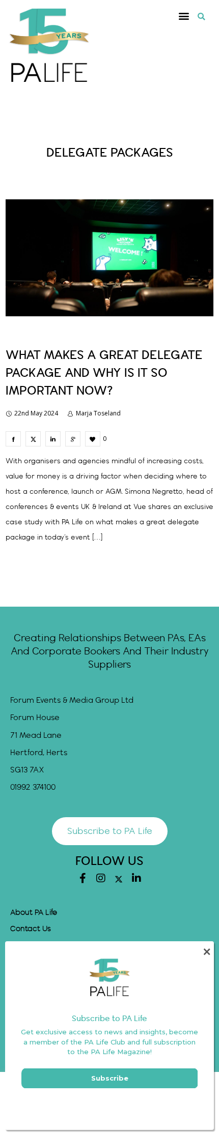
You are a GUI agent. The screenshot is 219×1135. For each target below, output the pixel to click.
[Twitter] (119, 879)
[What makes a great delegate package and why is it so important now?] (13, 438)
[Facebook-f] (83, 878)
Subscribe (109, 1078)
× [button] (206, 952)
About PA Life (33, 913)
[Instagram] (101, 878)
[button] (184, 16)
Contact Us (30, 929)
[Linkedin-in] (136, 878)
